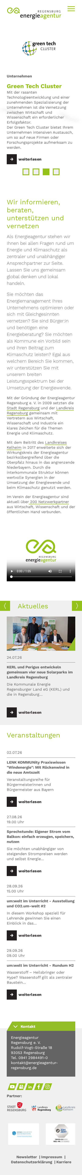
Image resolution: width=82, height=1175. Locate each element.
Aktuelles (33, 606)
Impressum (51, 1157)
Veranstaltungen (33, 735)
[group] (41, 667)
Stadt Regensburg (23, 408)
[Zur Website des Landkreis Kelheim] (65, 1108)
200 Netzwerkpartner (49, 501)
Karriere (63, 1162)
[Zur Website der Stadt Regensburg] (16, 1107)
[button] (25, 171)
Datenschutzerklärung (31, 1162)
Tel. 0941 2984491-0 (29, 1057)
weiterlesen (30, 159)
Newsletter (26, 1157)
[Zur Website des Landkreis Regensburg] (41, 1109)
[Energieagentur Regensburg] (34, 18)
